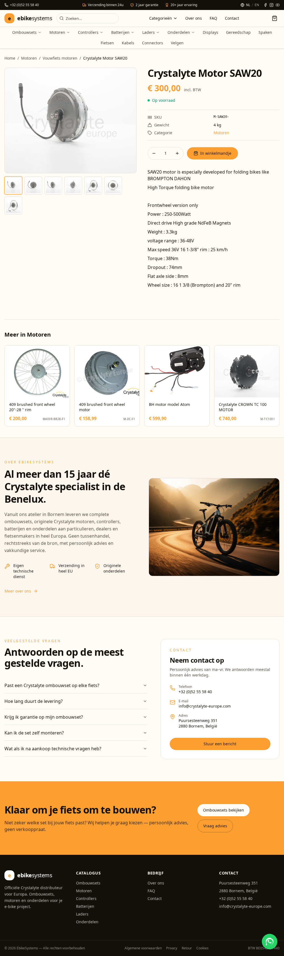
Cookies (202, 948)
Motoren (57, 32)
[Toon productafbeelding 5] (93, 185)
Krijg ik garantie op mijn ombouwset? (43, 717)
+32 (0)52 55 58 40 (195, 691)
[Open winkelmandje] (275, 18)
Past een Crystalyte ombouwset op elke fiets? (51, 685)
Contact (232, 18)
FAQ (213, 18)
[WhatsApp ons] (269, 941)
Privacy (171, 948)
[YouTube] (278, 5)
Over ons (193, 18)
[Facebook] (265, 5)
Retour (187, 948)
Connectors (152, 42)
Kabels (128, 42)
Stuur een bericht (220, 743)
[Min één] (154, 153)
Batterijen (120, 32)
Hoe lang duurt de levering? (33, 701)
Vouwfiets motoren (60, 58)
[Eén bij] (177, 153)
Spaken (265, 32)
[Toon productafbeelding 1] (13, 185)
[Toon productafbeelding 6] (113, 185)
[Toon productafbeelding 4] (73, 185)
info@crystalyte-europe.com (205, 706)
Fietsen (107, 42)
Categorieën (160, 18)
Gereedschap (238, 32)
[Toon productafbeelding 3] (53, 185)
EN (257, 5)
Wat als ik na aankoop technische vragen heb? (52, 749)
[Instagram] (271, 5)
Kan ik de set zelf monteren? (34, 733)
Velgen (177, 42)
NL (248, 5)
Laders (148, 32)
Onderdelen (179, 32)
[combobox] (88, 18)
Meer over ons (17, 591)
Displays (210, 32)
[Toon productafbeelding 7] (13, 205)
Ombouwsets (24, 32)
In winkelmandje (215, 153)
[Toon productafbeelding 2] (33, 185)
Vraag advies (215, 825)
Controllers (88, 32)
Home (9, 58)
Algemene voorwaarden (143, 948)
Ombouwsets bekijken (223, 810)
